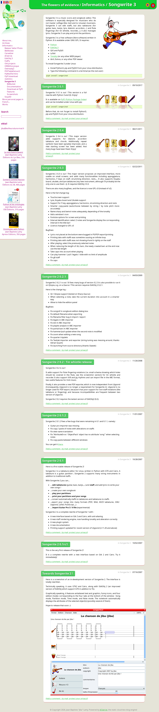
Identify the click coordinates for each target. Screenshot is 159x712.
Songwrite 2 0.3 (53, 168)
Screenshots (12, 94)
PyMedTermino (11, 73)
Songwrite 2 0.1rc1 (55, 544)
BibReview (9, 50)
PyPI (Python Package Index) (74, 99)
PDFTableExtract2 (12, 71)
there (60, 444)
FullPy (7, 61)
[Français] (3, 2)
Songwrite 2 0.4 (53, 130)
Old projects (10, 63)
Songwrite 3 (10, 81)
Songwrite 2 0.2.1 (54, 276)
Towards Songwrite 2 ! (57, 573)
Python (53, 44)
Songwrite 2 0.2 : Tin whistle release (67, 362)
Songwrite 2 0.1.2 (54, 415)
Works (5, 104)
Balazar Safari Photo (14, 48)
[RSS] (10, 2)
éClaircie (8, 56)
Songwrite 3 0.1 (53, 86)
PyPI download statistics (11, 77)
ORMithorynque (12, 66)
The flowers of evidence (13, 34)
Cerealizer (9, 53)
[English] (7, 2)
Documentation (14, 86)
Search (4, 111)
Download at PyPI (15, 89)
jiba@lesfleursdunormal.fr (12, 128)
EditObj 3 (9, 58)
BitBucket (11, 84)
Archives (6, 43)
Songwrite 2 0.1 (53, 460)
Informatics (7, 45)
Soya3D (8, 96)
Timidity (53, 56)
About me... (7, 40)
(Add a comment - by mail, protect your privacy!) (67, 118)
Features (11, 91)
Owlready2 (9, 68)
